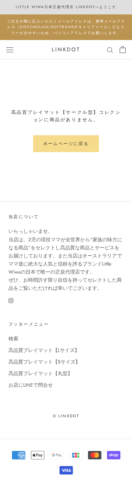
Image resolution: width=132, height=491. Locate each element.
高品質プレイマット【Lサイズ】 (44, 350)
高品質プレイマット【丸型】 (40, 373)
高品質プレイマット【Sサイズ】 (44, 361)
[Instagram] (10, 300)
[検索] (110, 50)
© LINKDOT (66, 416)
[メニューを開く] (9, 49)
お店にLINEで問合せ (30, 384)
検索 (13, 338)
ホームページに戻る (66, 143)
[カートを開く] (123, 49)
